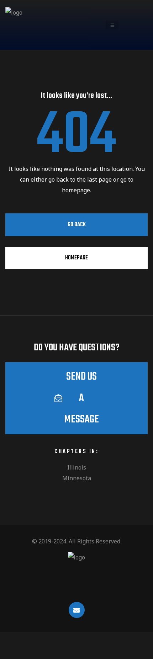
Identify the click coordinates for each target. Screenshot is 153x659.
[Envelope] (77, 610)
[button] (112, 25)
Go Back (77, 224)
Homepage (76, 258)
